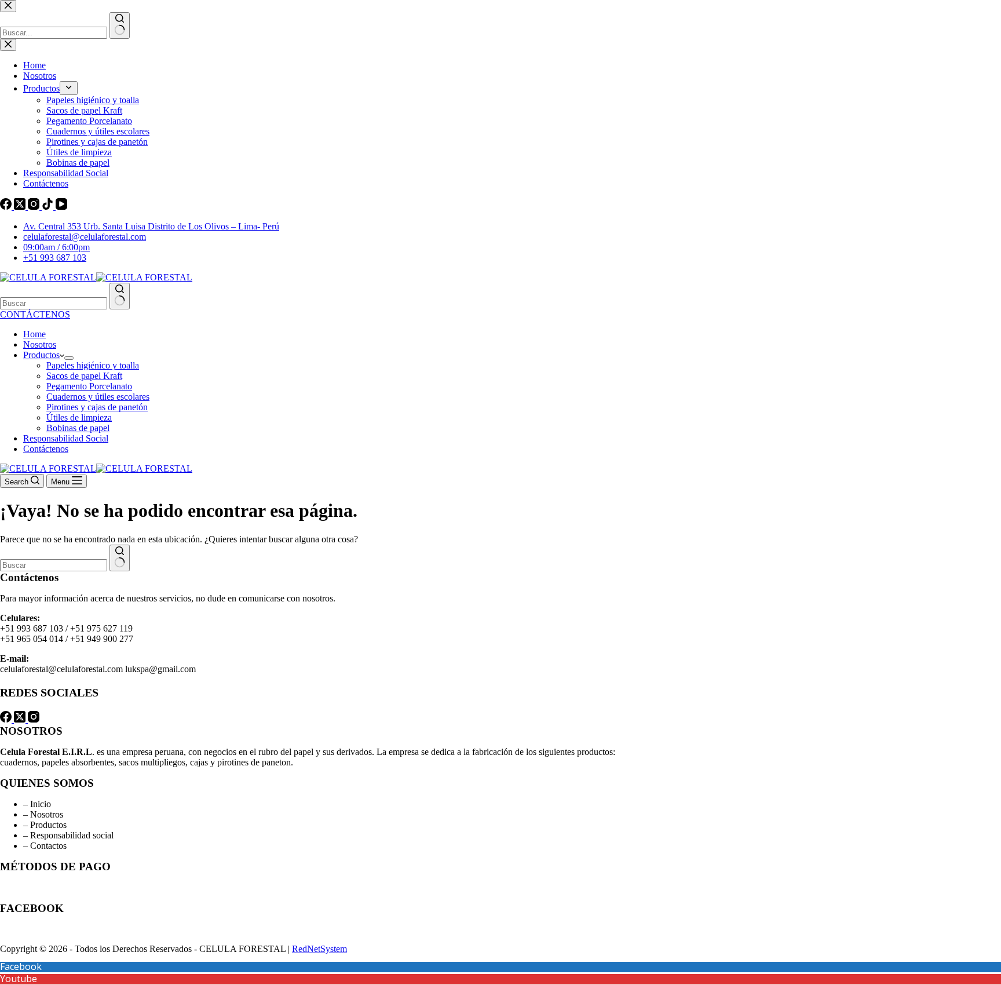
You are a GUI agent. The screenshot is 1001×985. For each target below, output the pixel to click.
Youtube (18, 978)
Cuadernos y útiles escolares (97, 397)
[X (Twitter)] (21, 719)
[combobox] (53, 303)
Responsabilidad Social (65, 438)
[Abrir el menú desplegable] (69, 358)
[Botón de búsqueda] (119, 296)
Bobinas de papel (77, 428)
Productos (41, 355)
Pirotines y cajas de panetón (97, 407)
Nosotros (39, 344)
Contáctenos (45, 449)
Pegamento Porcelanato (89, 386)
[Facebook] (7, 719)
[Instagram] (33, 719)
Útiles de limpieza (79, 417)
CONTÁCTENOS (35, 314)
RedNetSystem (319, 949)
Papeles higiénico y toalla (92, 365)
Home (34, 334)
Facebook (21, 966)
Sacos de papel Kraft (84, 376)
